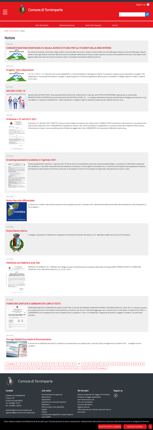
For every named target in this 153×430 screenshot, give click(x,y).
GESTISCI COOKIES (135, 426)
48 (85, 368)
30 (143, 364)
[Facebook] (148, 4)
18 (88, 364)
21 (102, 364)
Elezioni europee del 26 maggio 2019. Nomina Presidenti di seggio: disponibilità (94, 395)
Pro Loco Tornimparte (85, 402)
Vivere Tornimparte (93, 25)
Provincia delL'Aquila (85, 404)
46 (76, 368)
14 (70, 364)
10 (52, 364)
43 (62, 368)
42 (57, 368)
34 (21, 368)
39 (44, 368)
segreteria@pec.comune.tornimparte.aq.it (20, 412)
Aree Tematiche (41, 25)
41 (53, 368)
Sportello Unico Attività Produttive (54, 402)
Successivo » (102, 368)
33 (16, 368)
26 (124, 364)
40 (48, 368)
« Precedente (10, 364)
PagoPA (44, 409)
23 (111, 364)
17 (83, 364)
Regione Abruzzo (83, 407)
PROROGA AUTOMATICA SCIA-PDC (23, 263)
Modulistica (46, 404)
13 (66, 364)
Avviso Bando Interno (16, 231)
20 (97, 364)
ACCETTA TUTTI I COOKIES (110, 426)
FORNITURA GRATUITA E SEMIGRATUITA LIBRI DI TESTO (33, 303)
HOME (6, 31)
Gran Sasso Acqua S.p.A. (86, 399)
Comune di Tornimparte (45, 9)
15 (75, 364)
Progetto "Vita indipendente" (20, 70)
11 (56, 364)
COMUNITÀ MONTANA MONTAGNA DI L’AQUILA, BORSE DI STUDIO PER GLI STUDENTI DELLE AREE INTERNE (58, 48)
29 (138, 364)
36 (30, 368)
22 (106, 364)
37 (34, 368)
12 (61, 364)
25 (120, 364)
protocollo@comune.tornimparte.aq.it (19, 410)
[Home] (22, 7)
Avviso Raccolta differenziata (20, 200)
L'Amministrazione (67, 25)
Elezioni (44, 412)
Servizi (115, 25)
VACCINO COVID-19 (15, 91)
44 (66, 368)
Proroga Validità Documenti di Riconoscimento (28, 339)
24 (115, 364)
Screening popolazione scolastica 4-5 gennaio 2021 (31, 160)
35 (25, 368)
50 (94, 368)
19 (92, 364)
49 (89, 368)
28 (134, 364)
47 (80, 368)
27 (129, 364)
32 (11, 368)
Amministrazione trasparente (52, 394)
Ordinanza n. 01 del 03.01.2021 (21, 119)
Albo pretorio (46, 397)
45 (71, 368)
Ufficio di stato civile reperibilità (53, 407)
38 (39, 368)
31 (7, 368)
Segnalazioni (46, 399)
